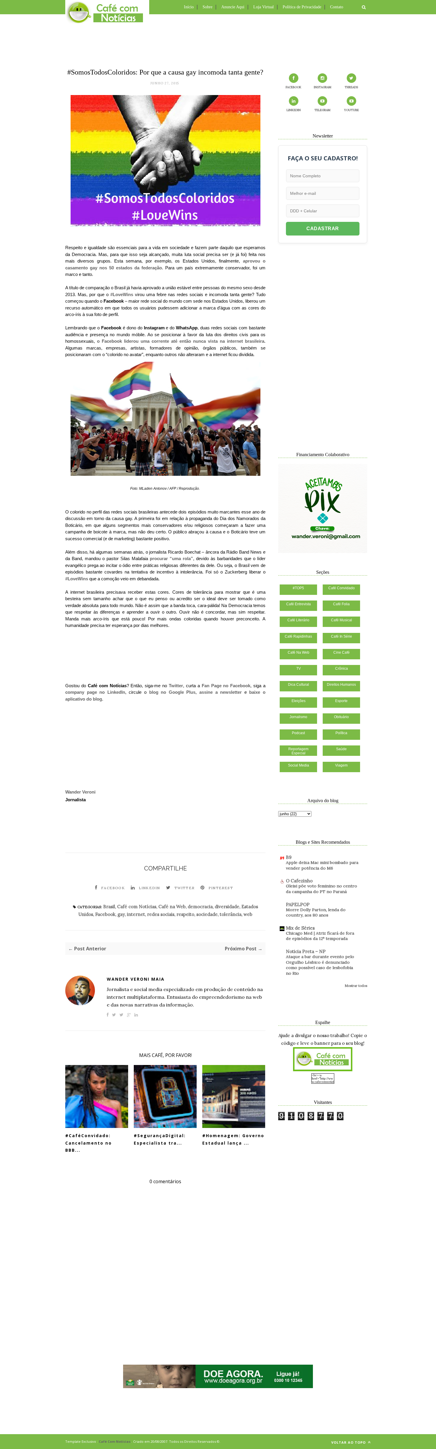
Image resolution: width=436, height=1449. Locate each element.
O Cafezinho (299, 881)
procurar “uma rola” (171, 558)
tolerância (230, 914)
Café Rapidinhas (298, 636)
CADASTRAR (322, 228)
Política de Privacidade (302, 7)
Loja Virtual (263, 7)
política (341, 733)
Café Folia (341, 604)
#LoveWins (121, 294)
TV (298, 668)
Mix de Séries (300, 928)
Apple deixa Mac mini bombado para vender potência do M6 (322, 865)
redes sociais (160, 914)
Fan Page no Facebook (226, 685)
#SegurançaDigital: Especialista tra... (160, 1139)
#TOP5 (298, 588)
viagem (341, 765)
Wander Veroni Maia (136, 979)
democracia (200, 906)
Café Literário (298, 620)
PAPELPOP (298, 904)
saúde (341, 749)
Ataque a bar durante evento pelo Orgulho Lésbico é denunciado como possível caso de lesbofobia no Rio (320, 965)
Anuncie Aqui (232, 7)
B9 (289, 857)
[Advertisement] (218, 40)
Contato (336, 7)
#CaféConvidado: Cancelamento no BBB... (88, 1143)
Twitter (176, 685)
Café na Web (172, 906)
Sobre (207, 7)
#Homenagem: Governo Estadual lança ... (233, 1139)
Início (189, 7)
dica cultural (298, 684)
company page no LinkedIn (95, 692)
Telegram (322, 110)
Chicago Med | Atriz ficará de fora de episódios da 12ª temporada (320, 935)
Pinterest (221, 888)
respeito (185, 914)
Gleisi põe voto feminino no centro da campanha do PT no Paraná (321, 888)
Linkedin (149, 888)
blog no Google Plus (172, 692)
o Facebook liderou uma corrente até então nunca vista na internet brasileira (180, 341)
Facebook (113, 888)
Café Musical (341, 620)
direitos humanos (341, 684)
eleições (298, 701)
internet (136, 914)
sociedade (207, 914)
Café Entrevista (298, 604)
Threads (351, 87)
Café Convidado (341, 588)
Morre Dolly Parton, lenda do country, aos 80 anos (316, 912)
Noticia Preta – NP (306, 951)
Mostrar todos (356, 986)
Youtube (351, 110)
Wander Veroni (80, 791)
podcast (298, 733)
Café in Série (341, 636)
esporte (341, 701)
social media (298, 765)
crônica (341, 668)
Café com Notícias (136, 906)
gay (121, 914)
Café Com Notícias (114, 1441)
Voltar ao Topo (349, 1442)
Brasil (109, 906)
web (248, 914)
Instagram (322, 87)
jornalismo (298, 717)
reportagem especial (298, 751)
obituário (341, 717)
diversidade (227, 906)
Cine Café (341, 652)
